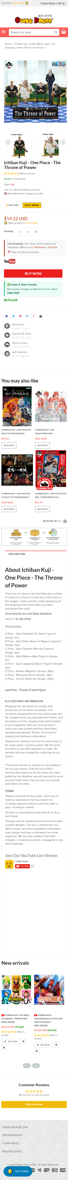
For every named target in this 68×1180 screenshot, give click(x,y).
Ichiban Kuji (21, 44)
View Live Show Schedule (25, 252)
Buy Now (15, 1045)
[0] (6, 316)
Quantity (8, 231)
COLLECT (12, 3)
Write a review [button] (34, 1104)
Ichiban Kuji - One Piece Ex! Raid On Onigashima (16, 431)
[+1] (33, 316)
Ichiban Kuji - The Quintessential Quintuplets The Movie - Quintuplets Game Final (48, 431)
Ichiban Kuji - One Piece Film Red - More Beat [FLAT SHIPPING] (50, 495)
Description (17, 554)
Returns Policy (20, 343)
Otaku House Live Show (30, 47)
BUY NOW (9, 445)
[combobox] (34, 32)
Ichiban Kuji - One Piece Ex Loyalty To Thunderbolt (15, 495)
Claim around (22, 223)
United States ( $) (53, 3)
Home (8, 44)
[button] (12, 173)
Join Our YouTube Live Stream (31, 855)
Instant (14, 205)
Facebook (39, 247)
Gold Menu (32, 205)
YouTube (52, 247)
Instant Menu (36, 44)
